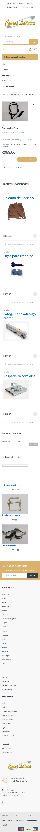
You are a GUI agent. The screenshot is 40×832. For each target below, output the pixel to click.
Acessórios (15, 94)
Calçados (5, 614)
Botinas (4, 610)
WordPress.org (7, 689)
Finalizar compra (8, 75)
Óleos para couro (7, 660)
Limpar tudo (5, 444)
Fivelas (4, 639)
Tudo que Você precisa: (15, 57)
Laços (4, 643)
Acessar (4, 677)
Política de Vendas (13, 7)
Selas (3, 664)
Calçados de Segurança (9, 619)
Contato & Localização (26, 4)
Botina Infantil (6, 606)
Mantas (4, 647)
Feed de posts (6, 681)
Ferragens (5, 635)
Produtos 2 (5, 744)
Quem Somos (11, 4)
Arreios (4, 598)
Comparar (29, 140)
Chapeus (4, 623)
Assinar (32, 575)
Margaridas (5, 651)
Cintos (4, 627)
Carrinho (5, 70)
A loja (3, 703)
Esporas (4, 631)
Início (3, 94)
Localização (6, 723)
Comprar (28, 159)
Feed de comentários (9, 685)
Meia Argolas (6, 656)
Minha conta (6, 81)
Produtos (5, 740)
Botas (4, 602)
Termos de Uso (28, 7)
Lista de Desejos (8, 86)
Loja (3, 64)
